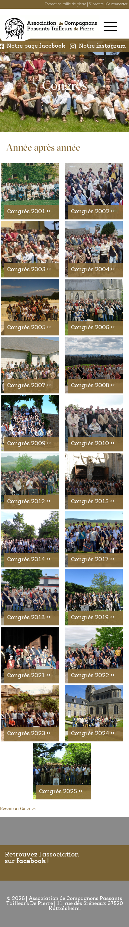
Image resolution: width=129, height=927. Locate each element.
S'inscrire (96, 4)
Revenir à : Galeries (17, 809)
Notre (102, 46)
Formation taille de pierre (65, 4)
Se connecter (116, 4)
